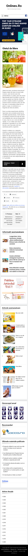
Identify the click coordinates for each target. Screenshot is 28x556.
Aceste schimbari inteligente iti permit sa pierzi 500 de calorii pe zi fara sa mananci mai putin (17, 259)
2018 (4, 522)
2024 (4, 503)
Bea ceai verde (19, 313)
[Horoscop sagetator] (4, 419)
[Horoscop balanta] (16, 414)
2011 (4, 535)
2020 (4, 516)
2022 (4, 509)
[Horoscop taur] (10, 410)
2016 (4, 529)
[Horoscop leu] (4, 414)
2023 (4, 506)
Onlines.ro (14, 6)
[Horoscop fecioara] (10, 414)
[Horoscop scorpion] (21, 414)
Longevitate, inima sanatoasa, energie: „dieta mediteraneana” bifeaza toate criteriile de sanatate (17, 240)
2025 (4, 500)
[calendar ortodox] (13, 300)
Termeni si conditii (22, 549)
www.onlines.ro (5, 549)
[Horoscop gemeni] (16, 410)
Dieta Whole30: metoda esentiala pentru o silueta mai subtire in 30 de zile (17, 269)
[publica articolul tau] (13, 289)
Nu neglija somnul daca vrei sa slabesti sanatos (20, 378)
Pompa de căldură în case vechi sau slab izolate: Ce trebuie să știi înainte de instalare (13, 448)
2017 (4, 525)
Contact (15, 551)
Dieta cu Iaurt (19, 356)
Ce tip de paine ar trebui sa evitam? (12, 475)
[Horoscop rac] (21, 410)
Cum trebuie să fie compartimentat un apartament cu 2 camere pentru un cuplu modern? (13, 469)
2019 (4, 519)
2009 (4, 542)
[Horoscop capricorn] (10, 419)
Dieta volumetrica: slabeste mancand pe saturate (16, 250)
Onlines (5, 481)
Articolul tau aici (8, 551)
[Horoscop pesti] (21, 419)
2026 (4, 496)
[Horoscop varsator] (16, 419)
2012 (4, 532)
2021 (4, 513)
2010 (4, 538)
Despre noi (13, 549)
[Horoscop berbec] (4, 410)
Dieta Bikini (19, 366)
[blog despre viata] (13, 435)
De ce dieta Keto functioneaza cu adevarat (20, 348)
